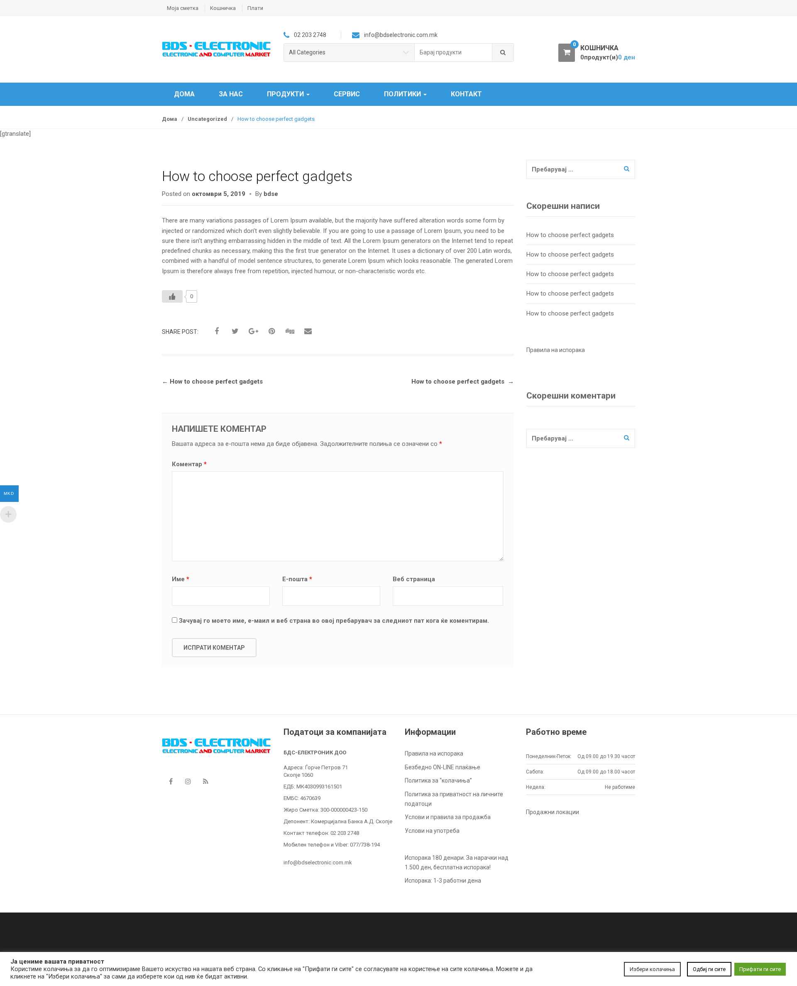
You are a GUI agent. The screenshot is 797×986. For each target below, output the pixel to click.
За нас (231, 94)
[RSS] (205, 781)
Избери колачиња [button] (652, 969)
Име (180, 579)
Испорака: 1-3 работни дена (443, 880)
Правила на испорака (434, 753)
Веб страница (414, 579)
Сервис (347, 94)
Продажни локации (552, 812)
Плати (255, 8)
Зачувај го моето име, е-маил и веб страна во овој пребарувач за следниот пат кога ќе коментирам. (334, 620)
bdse (271, 194)
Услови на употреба (432, 830)
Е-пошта (297, 579)
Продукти (286, 94)
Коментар (189, 464)
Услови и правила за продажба (448, 817)
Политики (403, 94)
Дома (184, 94)
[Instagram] (188, 781)
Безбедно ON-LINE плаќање (442, 767)
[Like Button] (172, 296)
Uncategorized (207, 119)
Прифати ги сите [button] (760, 969)
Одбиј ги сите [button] (709, 969)
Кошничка (223, 8)
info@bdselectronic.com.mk (318, 862)
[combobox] (453, 52)
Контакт (466, 94)
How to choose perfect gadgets (212, 381)
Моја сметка (182, 8)
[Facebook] (170, 781)
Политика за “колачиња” (438, 780)
